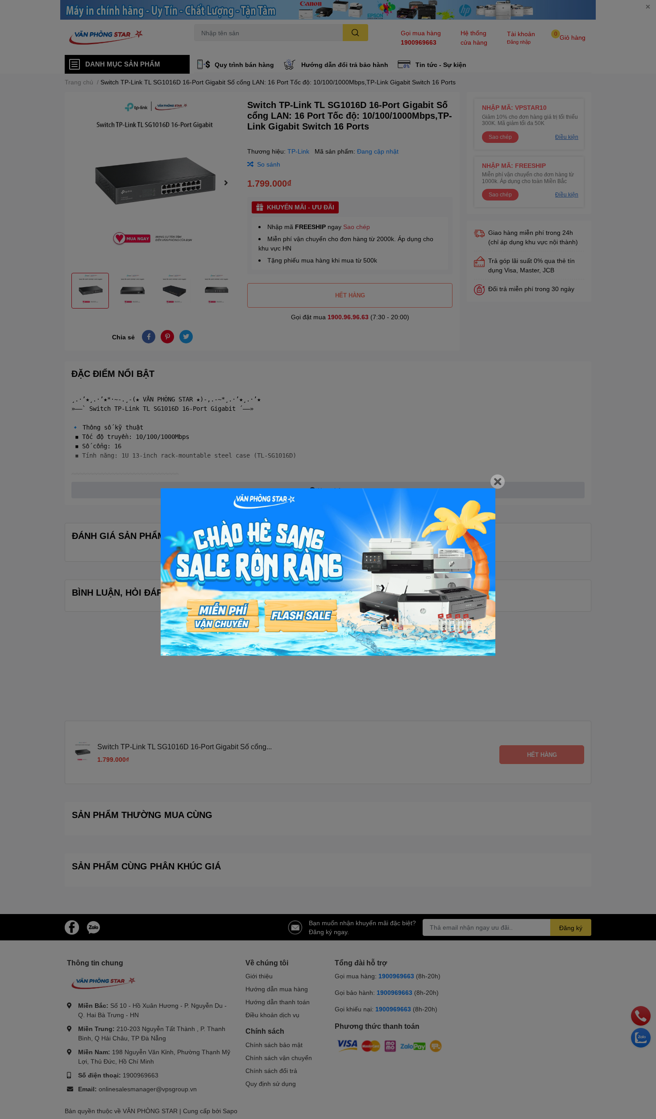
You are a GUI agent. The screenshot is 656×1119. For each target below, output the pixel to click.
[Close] (497, 482)
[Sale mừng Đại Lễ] (328, 572)
